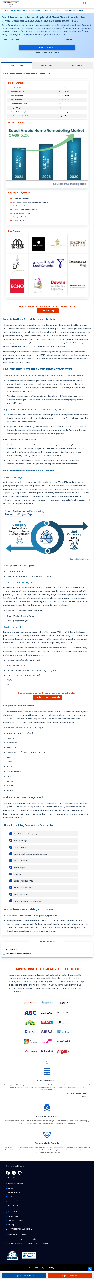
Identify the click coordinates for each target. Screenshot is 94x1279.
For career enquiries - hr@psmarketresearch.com (28, 1243)
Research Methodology (16, 1184)
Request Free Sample (70, 1275)
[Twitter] (14, 1172)
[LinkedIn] (20, 1172)
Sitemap (10, 1225)
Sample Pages (77, 65)
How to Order (12, 1212)
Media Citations (13, 1192)
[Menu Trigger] (90, 3)
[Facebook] (8, 1172)
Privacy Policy (12, 1216)
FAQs (9, 1196)
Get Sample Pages (47, 310)
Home (5, 10)
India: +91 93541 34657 (16, 1234)
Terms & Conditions (15, 1220)
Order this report (47, 47)
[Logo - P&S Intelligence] (14, 4)
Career (10, 1188)
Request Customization (24, 1275)
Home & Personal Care (38, 10)
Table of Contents (47, 65)
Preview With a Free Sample (47, 697)
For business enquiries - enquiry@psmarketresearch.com (31, 1239)
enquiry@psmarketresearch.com (18, 954)
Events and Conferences (17, 1201)
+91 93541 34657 (12, 949)
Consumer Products (18, 10)
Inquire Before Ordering (46, 52)
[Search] (85, 3)
